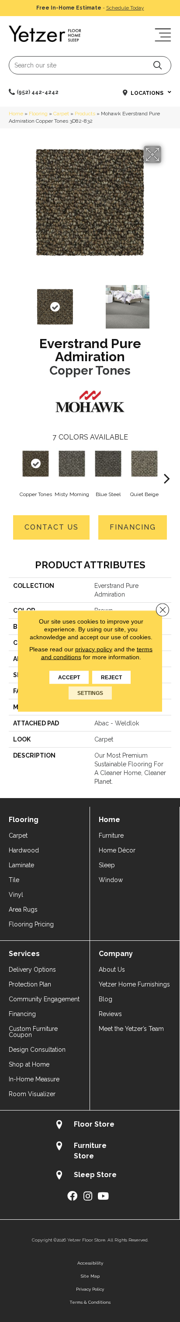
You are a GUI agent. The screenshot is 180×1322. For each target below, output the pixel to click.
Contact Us (51, 527)
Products (85, 114)
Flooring (38, 114)
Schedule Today (125, 8)
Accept (69, 677)
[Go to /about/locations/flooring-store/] (90, 1125)
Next (167, 302)
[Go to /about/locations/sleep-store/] (90, 1176)
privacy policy (93, 649)
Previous (13, 302)
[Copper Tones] (35, 464)
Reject (111, 677)
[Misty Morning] (72, 464)
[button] (157, 65)
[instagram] (87, 1196)
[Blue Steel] (108, 464)
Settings (90, 693)
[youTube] (103, 1196)
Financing (133, 527)
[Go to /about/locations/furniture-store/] (90, 1151)
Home (16, 114)
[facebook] (72, 1196)
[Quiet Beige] (144, 464)
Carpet (61, 114)
